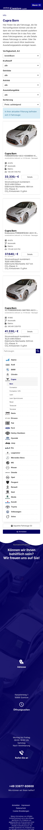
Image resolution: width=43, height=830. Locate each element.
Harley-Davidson (18, 433)
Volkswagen (16, 512)
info (4, 15)
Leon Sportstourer (16, 398)
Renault (14, 487)
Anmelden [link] (23, 532)
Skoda (13, 497)
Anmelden (16, 805)
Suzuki (14, 502)
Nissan (14, 468)
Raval (11, 402)
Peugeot (14, 482)
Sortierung (8, 100)
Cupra (13, 379)
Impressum (25, 805)
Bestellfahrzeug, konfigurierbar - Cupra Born (21, 157)
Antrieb (6, 80)
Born (11, 384)
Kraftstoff (7, 61)
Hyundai (14, 438)
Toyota (14, 507)
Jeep (13, 443)
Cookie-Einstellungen (21, 811)
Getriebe (7, 70)
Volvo (13, 517)
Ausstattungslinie (11, 90)
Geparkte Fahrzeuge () (22, 526)
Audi (13, 365)
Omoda (14, 472)
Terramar (13, 409)
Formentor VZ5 (15, 391)
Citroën (14, 374)
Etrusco (14, 418)
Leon (11, 395)
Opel (13, 477)
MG (12, 463)
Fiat (12, 423)
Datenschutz (21, 808)
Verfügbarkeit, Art (11, 51)
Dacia (13, 413)
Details (29, 177)
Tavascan (13, 405)
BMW (13, 370)
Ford (13, 428)
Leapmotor (15, 453)
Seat (13, 492)
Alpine (13, 360)
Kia (12, 448)
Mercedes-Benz (18, 458)
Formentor (13, 387)
